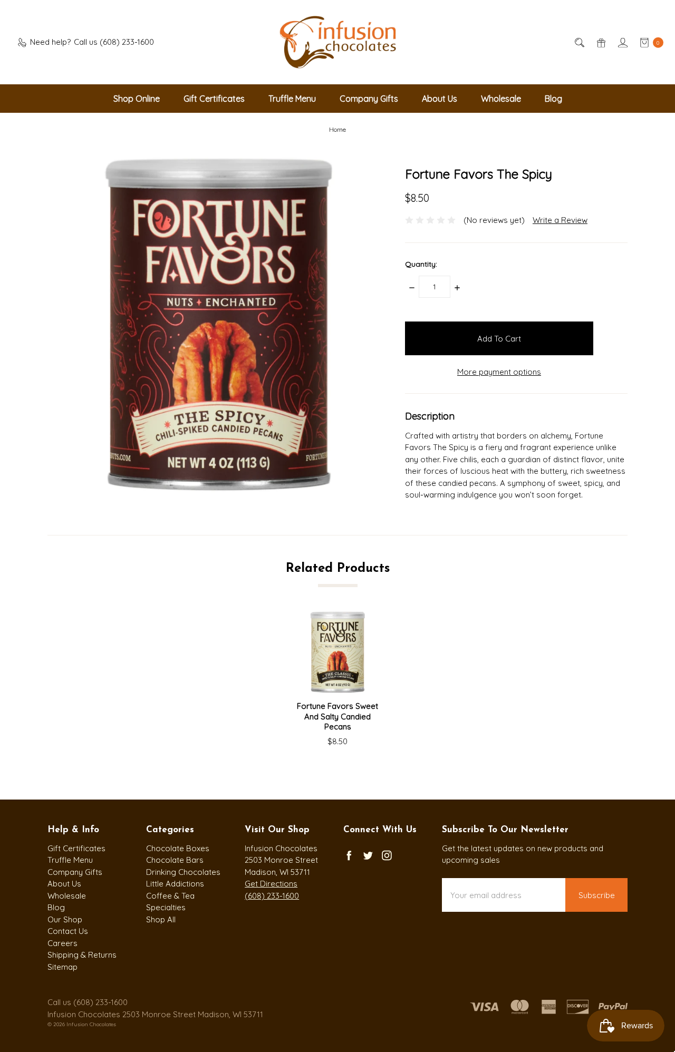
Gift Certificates (214, 98)
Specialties (166, 907)
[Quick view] (362, 627)
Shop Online (136, 98)
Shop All (161, 919)
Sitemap (62, 967)
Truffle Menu (292, 98)
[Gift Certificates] (600, 42)
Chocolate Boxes (177, 848)
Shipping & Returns (82, 955)
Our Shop (64, 919)
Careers (62, 943)
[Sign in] (622, 42)
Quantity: (421, 264)
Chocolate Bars (175, 860)
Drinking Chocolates (183, 872)
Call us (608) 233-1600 (87, 1002)
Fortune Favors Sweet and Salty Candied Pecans (337, 716)
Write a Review (560, 220)
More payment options (499, 372)
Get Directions (271, 884)
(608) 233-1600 (272, 896)
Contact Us (67, 931)
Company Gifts (369, 98)
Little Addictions (175, 884)
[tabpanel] (337, 679)
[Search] (579, 42)
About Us (439, 98)
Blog (553, 98)
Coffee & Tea (170, 896)
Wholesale (501, 98)
